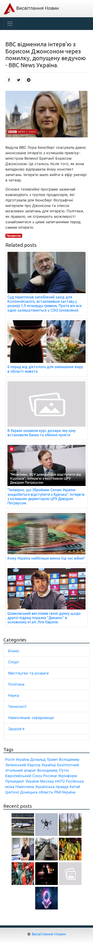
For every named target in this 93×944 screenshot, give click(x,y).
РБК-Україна (64, 792)
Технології (17, 706)
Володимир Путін (53, 770)
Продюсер (14, 235)
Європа (33, 765)
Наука (13, 695)
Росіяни (50, 775)
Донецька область (36, 792)
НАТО (60, 781)
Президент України (22, 781)
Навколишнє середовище (31, 717)
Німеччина (24, 786)
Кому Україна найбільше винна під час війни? (46, 558)
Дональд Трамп (44, 759)
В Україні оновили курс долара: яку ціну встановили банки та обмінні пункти (41, 433)
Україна (22, 759)
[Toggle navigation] (10, 23)
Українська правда (51, 786)
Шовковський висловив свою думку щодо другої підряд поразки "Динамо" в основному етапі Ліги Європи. (44, 617)
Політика (16, 684)
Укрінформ (67, 775)
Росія (10, 759)
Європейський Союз (23, 775)
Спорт (13, 662)
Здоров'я (16, 728)
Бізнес (13, 651)
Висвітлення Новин (37, 8)
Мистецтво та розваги (28, 673)
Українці (49, 765)
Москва (47, 781)
